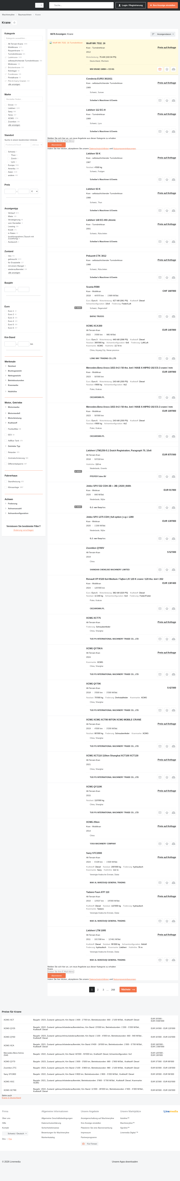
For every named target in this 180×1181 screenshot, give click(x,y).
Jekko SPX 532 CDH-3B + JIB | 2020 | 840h (108, 486)
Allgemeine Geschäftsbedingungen (57, 1118)
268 (113, 989)
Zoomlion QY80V (95, 548)
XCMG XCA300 (94, 326)
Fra (10, 1139)
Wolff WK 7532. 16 (95, 43)
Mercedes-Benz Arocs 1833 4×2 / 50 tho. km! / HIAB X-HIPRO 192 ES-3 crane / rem (129, 368)
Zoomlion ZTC (10, 1068)
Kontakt (5, 1128)
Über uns (6, 1118)
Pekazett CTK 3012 (96, 256)
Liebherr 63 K (93, 189)
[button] (166, 69)
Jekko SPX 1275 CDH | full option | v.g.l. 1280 (110, 517)
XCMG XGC (9, 1081)
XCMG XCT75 (93, 618)
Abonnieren (56, 145)
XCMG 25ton (93, 822)
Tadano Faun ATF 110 (97, 892)
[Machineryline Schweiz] (17, 5)
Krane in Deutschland (11, 1098)
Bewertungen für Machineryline (55, 1132)
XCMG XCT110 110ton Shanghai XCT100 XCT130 (112, 755)
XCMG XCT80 (10, 1090)
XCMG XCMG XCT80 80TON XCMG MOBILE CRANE (113, 719)
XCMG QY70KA (94, 648)
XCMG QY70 (9, 1061)
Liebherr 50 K (93, 153)
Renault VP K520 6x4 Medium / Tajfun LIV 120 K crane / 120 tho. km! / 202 (124, 579)
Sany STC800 (10, 1074)
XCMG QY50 (9, 1037)
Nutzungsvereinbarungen (124, 148)
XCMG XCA (9, 1045)
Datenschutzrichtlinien (99, 148)
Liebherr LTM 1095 (96, 930)
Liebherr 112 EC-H (96, 110)
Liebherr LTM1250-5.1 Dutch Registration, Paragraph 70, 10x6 (118, 450)
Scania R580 (93, 287)
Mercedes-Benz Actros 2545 (14, 1054)
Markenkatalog (48, 1137)
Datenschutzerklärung (51, 1123)
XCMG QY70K (93, 684)
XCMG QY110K (94, 786)
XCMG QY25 (9, 1028)
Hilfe (4, 1123)
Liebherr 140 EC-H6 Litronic (101, 220)
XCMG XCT (9, 1020)
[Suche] (52, 5)
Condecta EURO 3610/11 (99, 79)
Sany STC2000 (94, 853)
